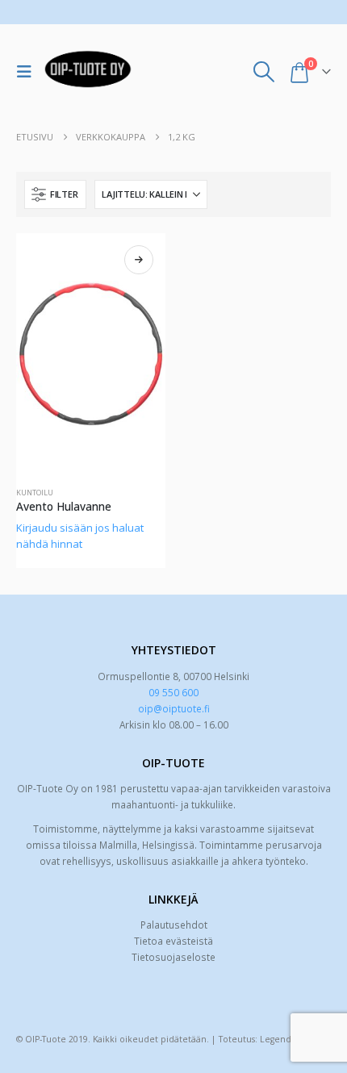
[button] (28, 72)
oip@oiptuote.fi (174, 708)
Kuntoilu (34, 492)
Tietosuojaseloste (173, 956)
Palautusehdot (173, 924)
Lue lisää (138, 259)
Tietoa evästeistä (173, 940)
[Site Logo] (88, 71)
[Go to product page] (90, 354)
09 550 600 (173, 692)
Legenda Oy (285, 1039)
